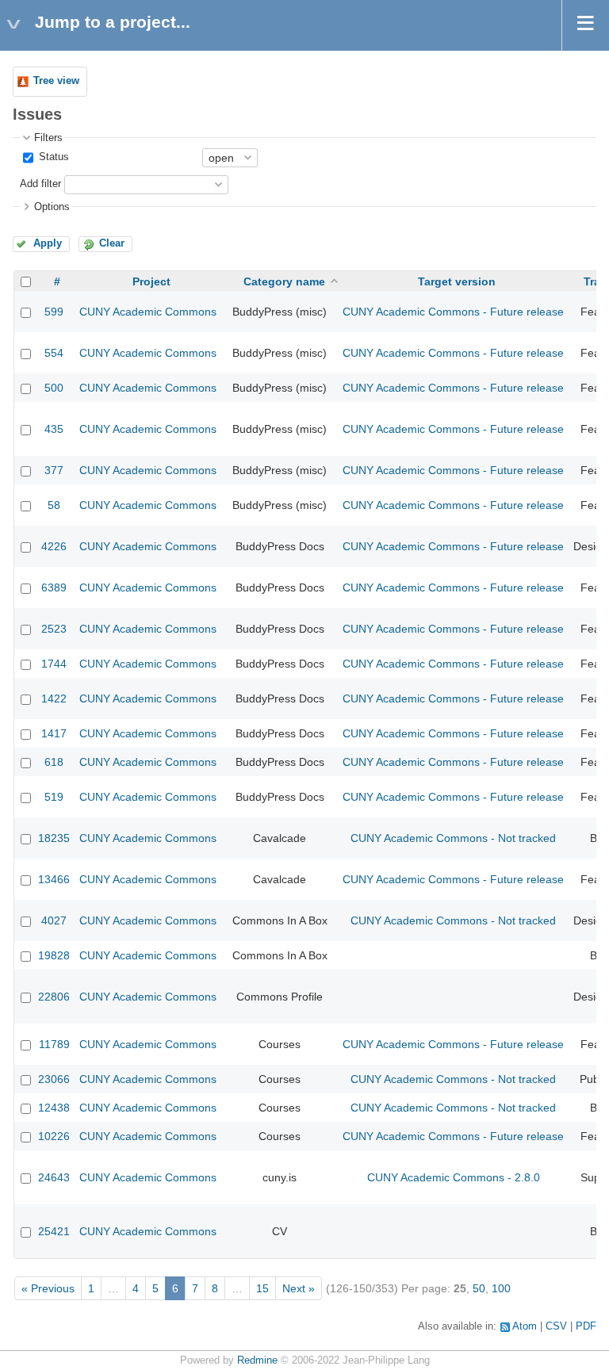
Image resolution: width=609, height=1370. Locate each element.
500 (53, 387)
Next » (298, 1288)
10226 (54, 1136)
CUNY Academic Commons (147, 311)
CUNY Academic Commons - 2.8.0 (453, 1177)
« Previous (48, 1288)
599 (53, 311)
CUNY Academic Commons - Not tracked (453, 838)
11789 (54, 1044)
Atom (524, 1326)
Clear (111, 243)
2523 (54, 628)
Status (52, 157)
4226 (54, 546)
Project (151, 281)
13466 (54, 879)
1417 (54, 733)
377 (53, 470)
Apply (47, 243)
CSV (556, 1326)
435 (53, 429)
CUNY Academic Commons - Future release (453, 311)
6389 (54, 587)
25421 (54, 1231)
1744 (54, 663)
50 (479, 1288)
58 (54, 505)
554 (53, 352)
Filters (48, 138)
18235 (54, 838)
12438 (54, 1107)
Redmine (257, 1360)
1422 (54, 698)
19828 (54, 955)
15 (262, 1288)
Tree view (56, 80)
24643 (54, 1177)
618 (53, 762)
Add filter (40, 183)
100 (501, 1288)
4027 (54, 920)
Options (52, 206)
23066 (54, 1079)
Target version (457, 281)
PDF (586, 1326)
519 (53, 796)
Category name (284, 281)
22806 (54, 996)
